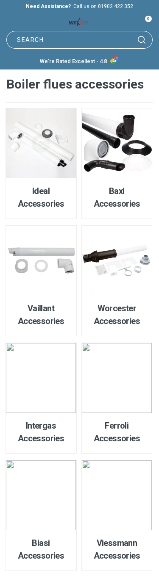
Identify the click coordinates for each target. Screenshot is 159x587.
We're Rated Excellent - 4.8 (73, 61)
